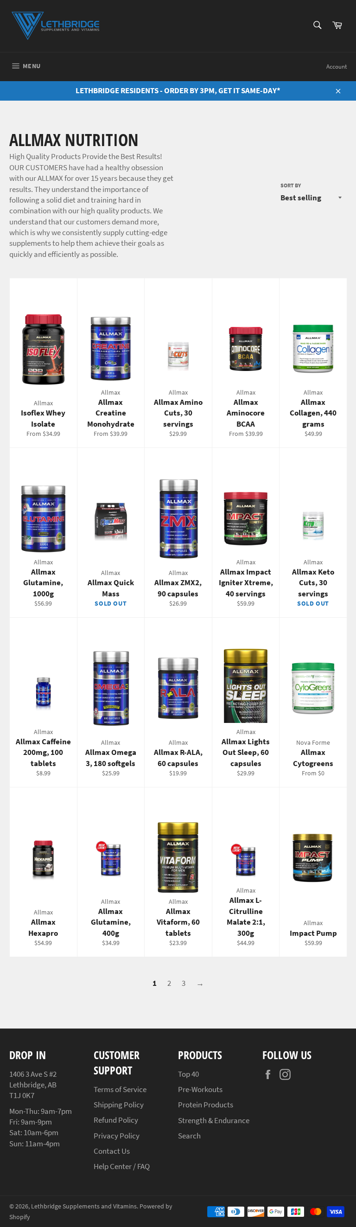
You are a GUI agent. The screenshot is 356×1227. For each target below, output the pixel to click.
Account (336, 66)
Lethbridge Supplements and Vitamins (84, 1206)
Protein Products (205, 1104)
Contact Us (112, 1151)
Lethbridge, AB (33, 1085)
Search (189, 1136)
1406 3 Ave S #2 (33, 1074)
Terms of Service (120, 1089)
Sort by (290, 185)
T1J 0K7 (21, 1095)
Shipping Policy (119, 1104)
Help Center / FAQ (122, 1166)
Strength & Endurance (213, 1120)
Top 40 (188, 1074)
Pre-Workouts (200, 1089)
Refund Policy (116, 1120)
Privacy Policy (117, 1136)
